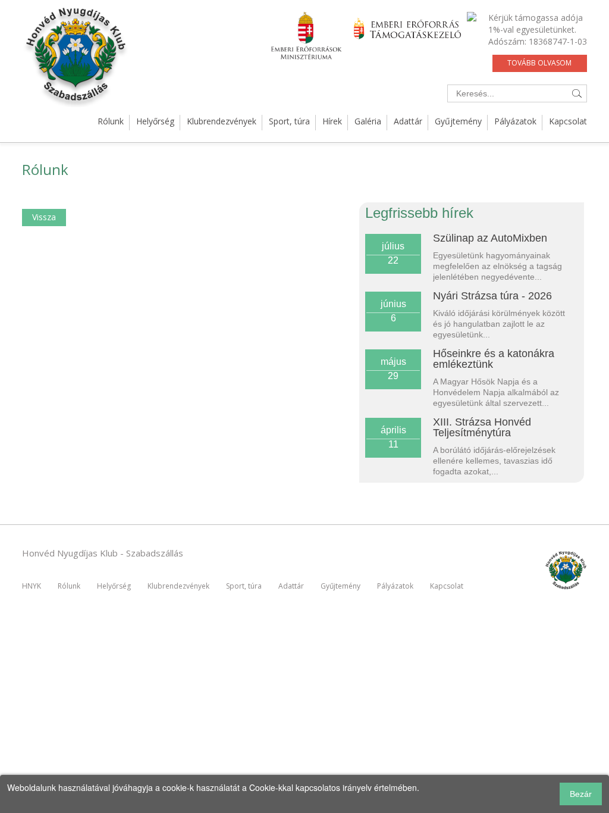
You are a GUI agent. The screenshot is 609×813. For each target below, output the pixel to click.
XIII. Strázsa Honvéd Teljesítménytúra (482, 427)
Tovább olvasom (539, 63)
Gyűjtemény (458, 121)
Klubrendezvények (221, 121)
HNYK (31, 586)
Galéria (367, 121)
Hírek (332, 121)
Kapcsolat (568, 121)
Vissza (44, 217)
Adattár (408, 121)
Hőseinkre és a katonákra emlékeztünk (493, 359)
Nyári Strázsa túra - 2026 (492, 296)
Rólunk (111, 121)
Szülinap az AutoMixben (490, 238)
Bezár (581, 794)
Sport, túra (289, 121)
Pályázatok (515, 121)
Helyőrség (155, 121)
